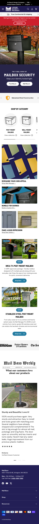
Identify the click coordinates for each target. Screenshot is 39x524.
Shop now (18, 334)
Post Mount (12, 84)
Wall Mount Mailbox (26, 131)
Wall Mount (26, 84)
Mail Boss (8, 519)
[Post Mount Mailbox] (11, 120)
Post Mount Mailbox (10, 131)
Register (20, 23)
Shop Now (18, 280)
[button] (36, 9)
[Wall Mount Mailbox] (26, 120)
